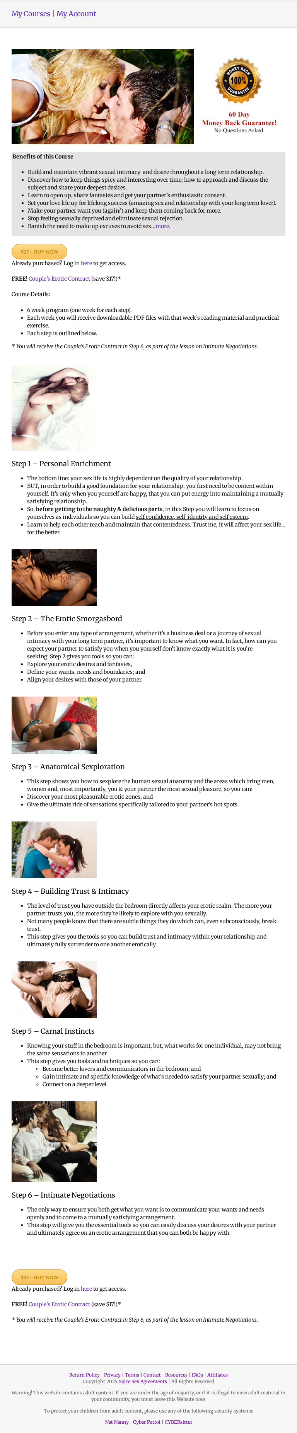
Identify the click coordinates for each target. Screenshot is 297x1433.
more (162, 226)
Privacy (112, 1375)
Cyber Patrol (146, 1422)
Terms (132, 1375)
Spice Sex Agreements (143, 1381)
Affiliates (217, 1375)
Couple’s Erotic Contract (59, 278)
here (86, 263)
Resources (176, 1375)
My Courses (31, 13)
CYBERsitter (178, 1422)
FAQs (197, 1375)
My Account (76, 13)
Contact (152, 1375)
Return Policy (84, 1375)
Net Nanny (117, 1422)
